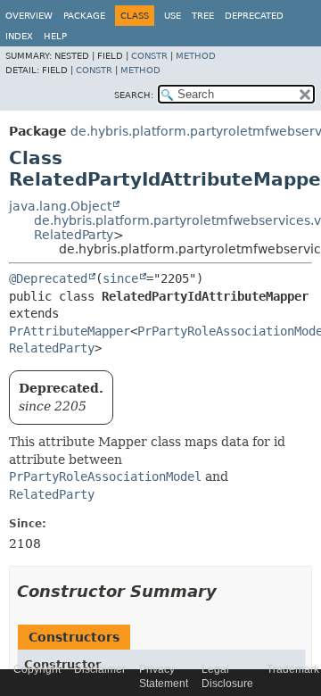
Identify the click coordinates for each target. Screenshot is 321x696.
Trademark (293, 669)
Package (84, 16)
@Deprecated (48, 278)
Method (196, 56)
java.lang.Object (60, 206)
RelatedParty (73, 235)
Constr (149, 56)
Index (19, 36)
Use (172, 16)
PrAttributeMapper (69, 331)
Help (55, 36)
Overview (29, 16)
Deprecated (254, 16)
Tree (203, 16)
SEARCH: (133, 95)
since (120, 278)
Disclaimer (100, 669)
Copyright (37, 669)
